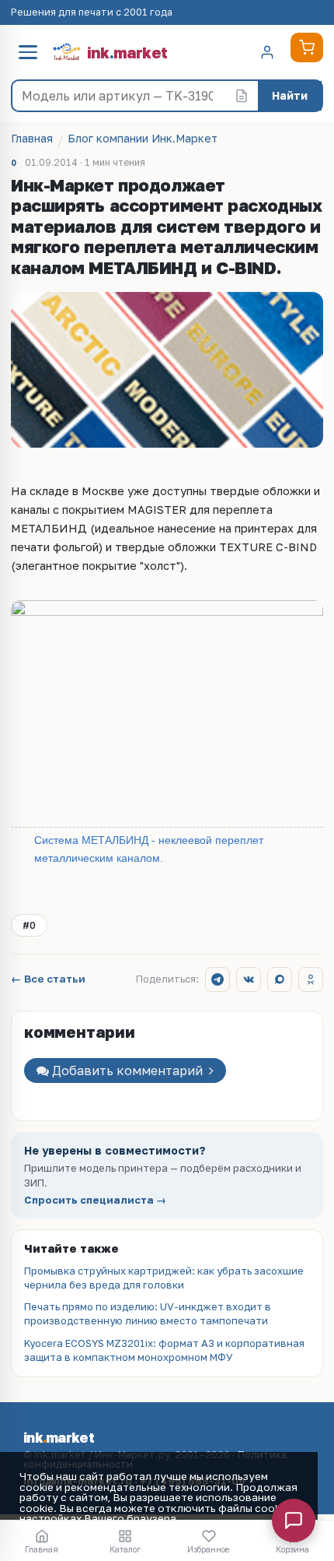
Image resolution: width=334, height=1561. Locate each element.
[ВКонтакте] (248, 979)
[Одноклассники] (310, 979)
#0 (29, 925)
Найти (290, 95)
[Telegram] (217, 979)
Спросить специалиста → (95, 1200)
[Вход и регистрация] (267, 52)
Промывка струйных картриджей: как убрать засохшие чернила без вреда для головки (164, 1277)
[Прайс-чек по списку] (241, 96)
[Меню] (28, 52)
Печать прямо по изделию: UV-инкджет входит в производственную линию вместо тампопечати (147, 1313)
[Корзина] (307, 47)
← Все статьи (48, 979)
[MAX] (279, 979)
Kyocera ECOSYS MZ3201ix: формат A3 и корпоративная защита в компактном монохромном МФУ (164, 1350)
